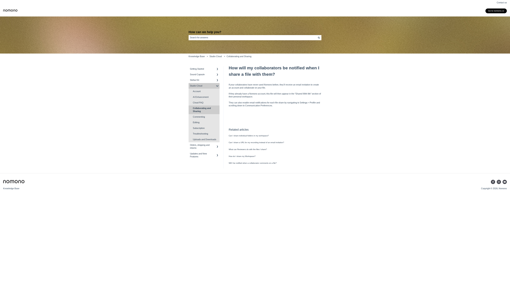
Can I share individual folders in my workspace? (249, 136)
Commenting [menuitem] (199, 117)
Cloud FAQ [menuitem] (198, 103)
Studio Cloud (215, 56)
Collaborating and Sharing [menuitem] (202, 109)
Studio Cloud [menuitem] (196, 86)
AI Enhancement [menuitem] (201, 97)
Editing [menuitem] (196, 122)
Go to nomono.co (496, 11)
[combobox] (252, 37)
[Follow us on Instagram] (499, 182)
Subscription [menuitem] (199, 128)
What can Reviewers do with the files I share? (248, 149)
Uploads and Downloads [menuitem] (204, 139)
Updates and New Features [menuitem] (198, 155)
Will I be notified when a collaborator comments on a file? (253, 163)
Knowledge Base (197, 56)
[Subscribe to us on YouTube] (505, 182)
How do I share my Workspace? (242, 156)
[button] (217, 69)
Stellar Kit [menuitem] (194, 80)
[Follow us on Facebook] (493, 182)
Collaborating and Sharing (239, 56)
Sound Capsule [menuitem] (197, 74)
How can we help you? (205, 32)
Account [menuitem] (197, 91)
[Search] (318, 37)
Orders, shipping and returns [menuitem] (200, 146)
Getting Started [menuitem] (197, 69)
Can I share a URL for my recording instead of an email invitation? (256, 142)
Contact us (502, 2)
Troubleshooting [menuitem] (200, 134)
